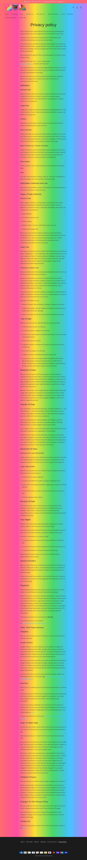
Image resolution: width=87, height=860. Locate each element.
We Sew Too (41, 855)
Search (23, 842)
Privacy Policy (62, 842)
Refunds (36, 842)
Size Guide (29, 842)
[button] (22, 14)
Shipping (43, 842)
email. (65, 532)
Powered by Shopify (48, 855)
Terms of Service (52, 842)
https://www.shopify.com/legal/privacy (34, 623)
